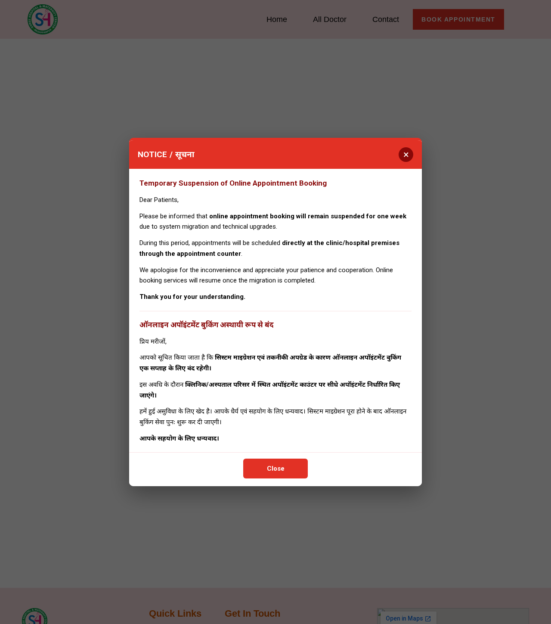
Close (276, 468)
